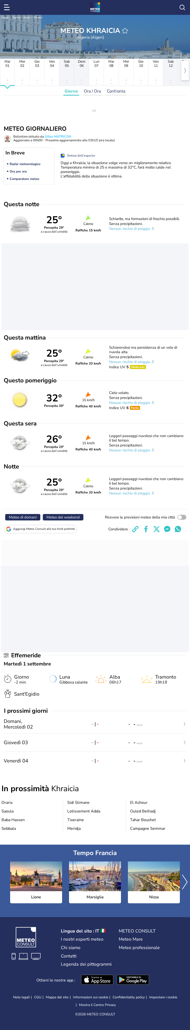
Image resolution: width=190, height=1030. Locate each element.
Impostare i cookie (163, 997)
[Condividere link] (135, 529)
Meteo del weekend (63, 517)
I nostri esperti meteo (82, 939)
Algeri (27, 17)
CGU (37, 997)
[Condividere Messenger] (167, 529)
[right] (185, 70)
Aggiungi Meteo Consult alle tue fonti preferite (44, 529)
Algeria (16, 17)
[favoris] (125, 30)
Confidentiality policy (129, 997)
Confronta (116, 91)
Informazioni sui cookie (90, 997)
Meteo (5, 17)
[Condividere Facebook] (146, 529)
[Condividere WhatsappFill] (178, 529)
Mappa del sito (57, 997)
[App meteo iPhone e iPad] (97, 980)
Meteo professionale (139, 948)
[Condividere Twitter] (156, 529)
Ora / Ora (92, 91)
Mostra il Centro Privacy (97, 1005)
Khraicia (38, 17)
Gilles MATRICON (58, 136)
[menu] (8, 7)
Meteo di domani (23, 517)
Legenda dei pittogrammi (86, 964)
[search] (182, 7)
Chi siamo (70, 948)
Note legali (21, 997)
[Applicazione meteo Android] (133, 980)
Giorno (71, 91)
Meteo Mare (131, 939)
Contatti (68, 956)
